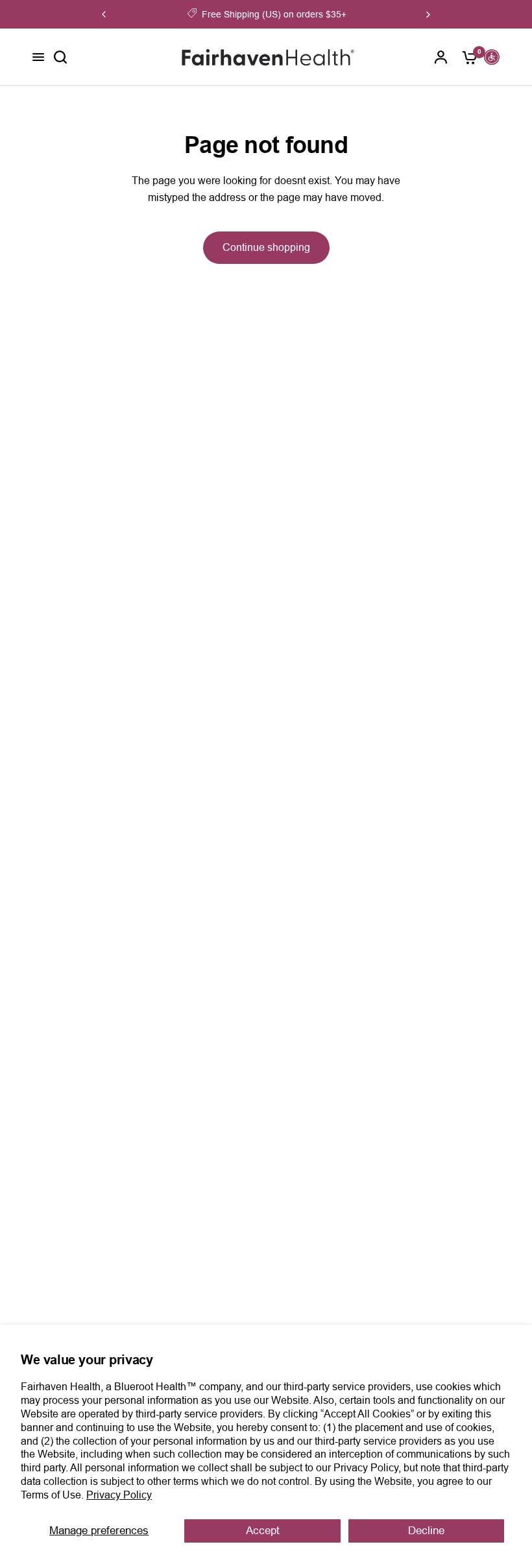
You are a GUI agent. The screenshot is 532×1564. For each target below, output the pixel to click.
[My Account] (441, 57)
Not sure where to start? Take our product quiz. (332, 14)
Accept (263, 1530)
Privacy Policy (119, 1494)
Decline (426, 1530)
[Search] (60, 57)
